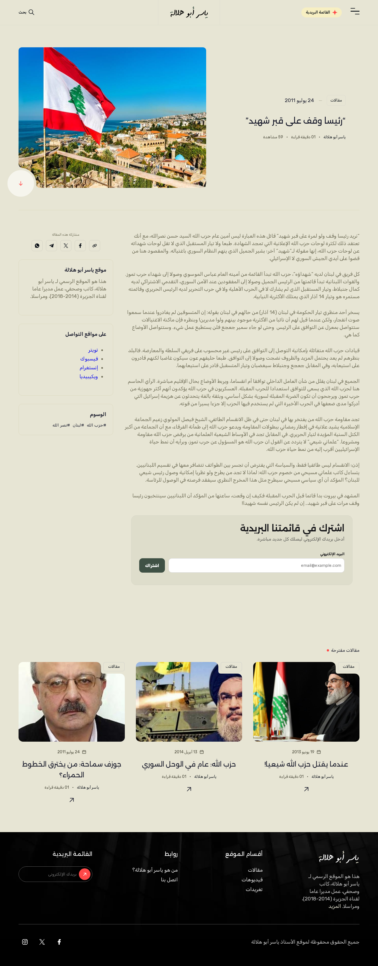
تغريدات (254, 889)
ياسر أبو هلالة (334, 137)
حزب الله (95, 425)
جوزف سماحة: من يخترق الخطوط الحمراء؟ (71, 769)
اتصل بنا (169, 880)
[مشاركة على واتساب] (37, 245)
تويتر (93, 350)
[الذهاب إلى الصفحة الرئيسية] (189, 12)
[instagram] (25, 942)
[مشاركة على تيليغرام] (51, 245)
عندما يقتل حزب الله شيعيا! (306, 764)
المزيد (334, 906)
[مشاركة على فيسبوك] (80, 245)
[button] (355, 11)
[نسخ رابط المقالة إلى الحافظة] (94, 245)
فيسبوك (89, 359)
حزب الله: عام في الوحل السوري (189, 764)
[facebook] (59, 942)
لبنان (77, 425)
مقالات (336, 100)
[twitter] (42, 942)
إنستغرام (89, 368)
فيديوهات (252, 880)
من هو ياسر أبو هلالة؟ (155, 870)
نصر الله (60, 425)
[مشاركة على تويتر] (65, 245)
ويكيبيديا (88, 376)
